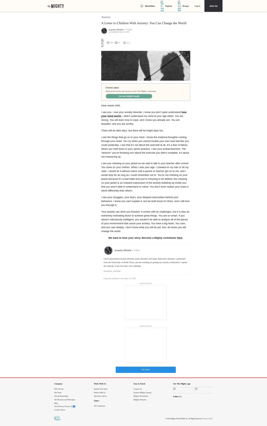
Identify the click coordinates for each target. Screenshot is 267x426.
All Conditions (99, 406)
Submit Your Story (101, 389)
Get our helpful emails (129, 96)
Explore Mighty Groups (142, 393)
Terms (211, 419)
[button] (129, 30)
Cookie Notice (59, 410)
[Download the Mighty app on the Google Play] (205, 390)
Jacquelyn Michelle (116, 30)
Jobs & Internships (61, 396)
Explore (168, 6)
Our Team (57, 393)
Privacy (205, 419)
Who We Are (59, 389)
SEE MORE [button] (146, 370)
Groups (185, 6)
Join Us (213, 6)
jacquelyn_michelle (112, 271)
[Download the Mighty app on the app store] (183, 390)
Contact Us (138, 389)
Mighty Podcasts (140, 400)
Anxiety (106, 16)
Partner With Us (100, 393)
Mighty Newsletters (141, 396)
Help (56, 403)
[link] (55, 6)
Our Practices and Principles (64, 400)
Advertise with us (100, 396)
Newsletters (150, 6)
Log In (197, 6)
